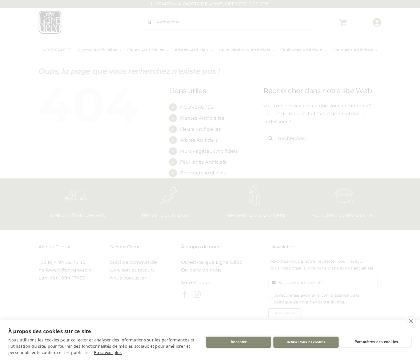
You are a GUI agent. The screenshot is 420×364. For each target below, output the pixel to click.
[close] (411, 321)
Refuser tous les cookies (306, 342)
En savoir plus (108, 352)
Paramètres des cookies (376, 342)
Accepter (239, 342)
